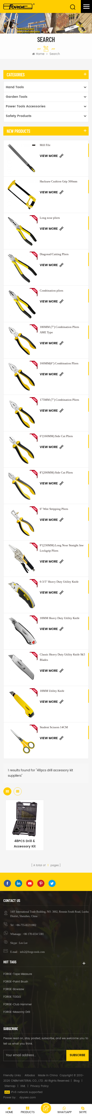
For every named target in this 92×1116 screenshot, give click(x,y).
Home (40, 54)
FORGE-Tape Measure (17, 974)
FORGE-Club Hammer (17, 1004)
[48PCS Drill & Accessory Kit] (24, 819)
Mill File (45, 145)
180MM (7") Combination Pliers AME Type (59, 329)
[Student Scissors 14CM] (22, 740)
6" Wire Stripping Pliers (54, 509)
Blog (76, 1081)
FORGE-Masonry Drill (16, 1012)
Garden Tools (16, 96)
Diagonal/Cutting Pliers (54, 254)
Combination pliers (51, 290)
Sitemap (9, 1086)
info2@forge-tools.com (32, 951)
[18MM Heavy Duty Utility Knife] (22, 631)
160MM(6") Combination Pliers (59, 363)
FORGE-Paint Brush (15, 982)
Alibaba (30, 1075)
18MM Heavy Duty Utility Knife (59, 618)
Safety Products (18, 116)
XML (22, 1086)
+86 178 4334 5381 (33, 934)
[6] (22, 449)
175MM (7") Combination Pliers (59, 399)
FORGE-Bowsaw (13, 989)
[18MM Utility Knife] (22, 704)
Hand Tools (15, 87)
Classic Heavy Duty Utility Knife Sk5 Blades (62, 657)
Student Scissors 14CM (54, 727)
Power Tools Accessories (26, 106)
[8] (22, 486)
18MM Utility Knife (52, 691)
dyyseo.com (27, 1097)
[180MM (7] (22, 340)
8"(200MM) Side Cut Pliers (56, 472)
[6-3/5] (22, 595)
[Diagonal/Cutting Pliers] (22, 267)
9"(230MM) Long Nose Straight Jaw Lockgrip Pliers (62, 548)
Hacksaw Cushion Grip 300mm (58, 181)
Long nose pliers (50, 217)
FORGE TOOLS (12, 997)
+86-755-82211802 (25, 925)
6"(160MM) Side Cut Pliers (56, 436)
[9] (22, 558)
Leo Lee (23, 943)
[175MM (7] (22, 413)
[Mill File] (22, 158)
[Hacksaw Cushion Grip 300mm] (22, 195)
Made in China (48, 1075)
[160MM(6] (22, 376)
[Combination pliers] (22, 304)
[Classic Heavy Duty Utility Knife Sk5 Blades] (22, 668)
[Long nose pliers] (22, 231)
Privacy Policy (39, 1086)
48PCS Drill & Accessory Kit (25, 844)
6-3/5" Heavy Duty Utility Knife (59, 581)
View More (49, 156)
